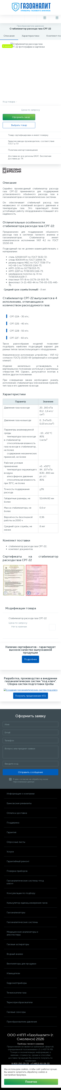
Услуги (10, 851)
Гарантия (11, 832)
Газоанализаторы (16, 912)
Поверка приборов (17, 871)
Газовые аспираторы (18, 944)
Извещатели (13, 973)
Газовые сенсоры (16, 1012)
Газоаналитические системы (22, 922)
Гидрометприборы (17, 983)
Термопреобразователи (20, 1002)
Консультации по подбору (21, 893)
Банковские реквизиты (19, 803)
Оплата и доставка (17, 813)
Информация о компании (20, 793)
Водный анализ (15, 954)
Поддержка (13, 822)
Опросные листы (16, 842)
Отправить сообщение (30, 772)
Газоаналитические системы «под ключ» (25, 882)
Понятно (31, 1081)
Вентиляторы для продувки (21, 963)
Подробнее (30, 659)
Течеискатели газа (16, 992)
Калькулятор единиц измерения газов (27, 902)
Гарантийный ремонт (18, 861)
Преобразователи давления (22, 1021)
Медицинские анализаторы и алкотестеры (22, 933)
